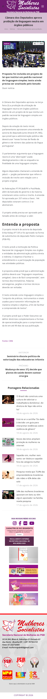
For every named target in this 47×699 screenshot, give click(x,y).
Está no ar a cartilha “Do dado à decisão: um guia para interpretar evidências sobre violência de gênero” (30, 424)
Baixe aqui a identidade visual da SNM (22, 684)
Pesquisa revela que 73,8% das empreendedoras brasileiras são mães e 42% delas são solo (30, 476)
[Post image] (8, 399)
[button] (23, 97)
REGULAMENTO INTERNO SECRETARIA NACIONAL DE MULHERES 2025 (19, 541)
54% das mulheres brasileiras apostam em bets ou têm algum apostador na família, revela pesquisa (30, 496)
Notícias (6, 43)
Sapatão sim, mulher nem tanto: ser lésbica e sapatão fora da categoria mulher (29, 458)
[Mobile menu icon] (42, 6)
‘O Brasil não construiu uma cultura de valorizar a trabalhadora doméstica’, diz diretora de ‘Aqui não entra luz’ (29, 403)
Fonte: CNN (7, 341)
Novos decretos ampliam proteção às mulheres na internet (28, 442)
